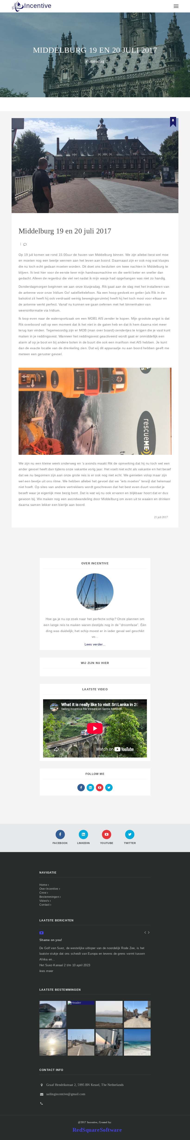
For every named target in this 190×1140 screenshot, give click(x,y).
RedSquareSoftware (97, 1130)
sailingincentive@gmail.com (65, 1094)
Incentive (38, 5)
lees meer (46, 971)
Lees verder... (95, 644)
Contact (44, 904)
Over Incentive (49, 888)
